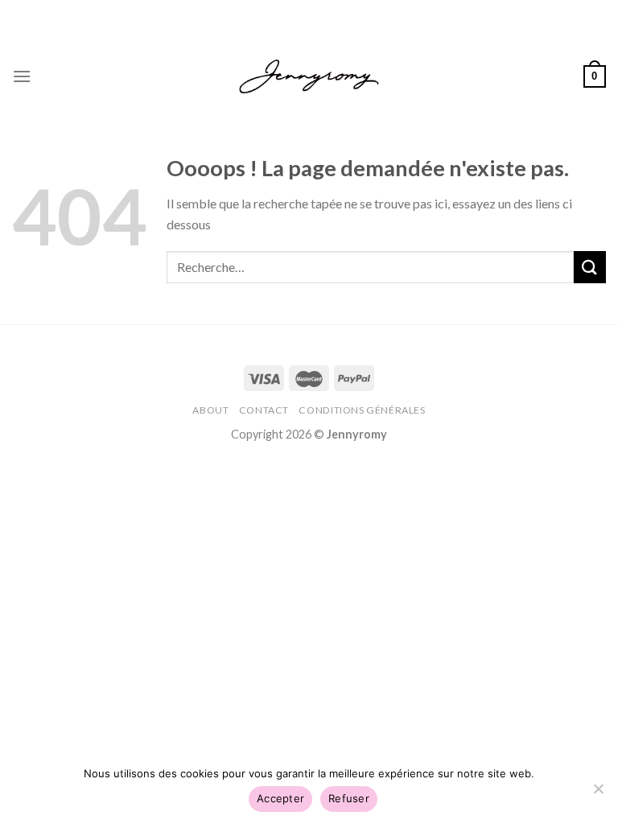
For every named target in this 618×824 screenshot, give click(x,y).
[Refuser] (598, 793)
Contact (264, 410)
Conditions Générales (362, 410)
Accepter (280, 798)
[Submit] (590, 266)
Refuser (348, 798)
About (210, 410)
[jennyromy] (309, 77)
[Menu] (21, 76)
